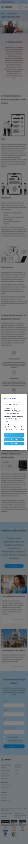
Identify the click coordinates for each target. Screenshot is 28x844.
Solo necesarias (14, 435)
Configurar (14, 439)
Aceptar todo (14, 443)
